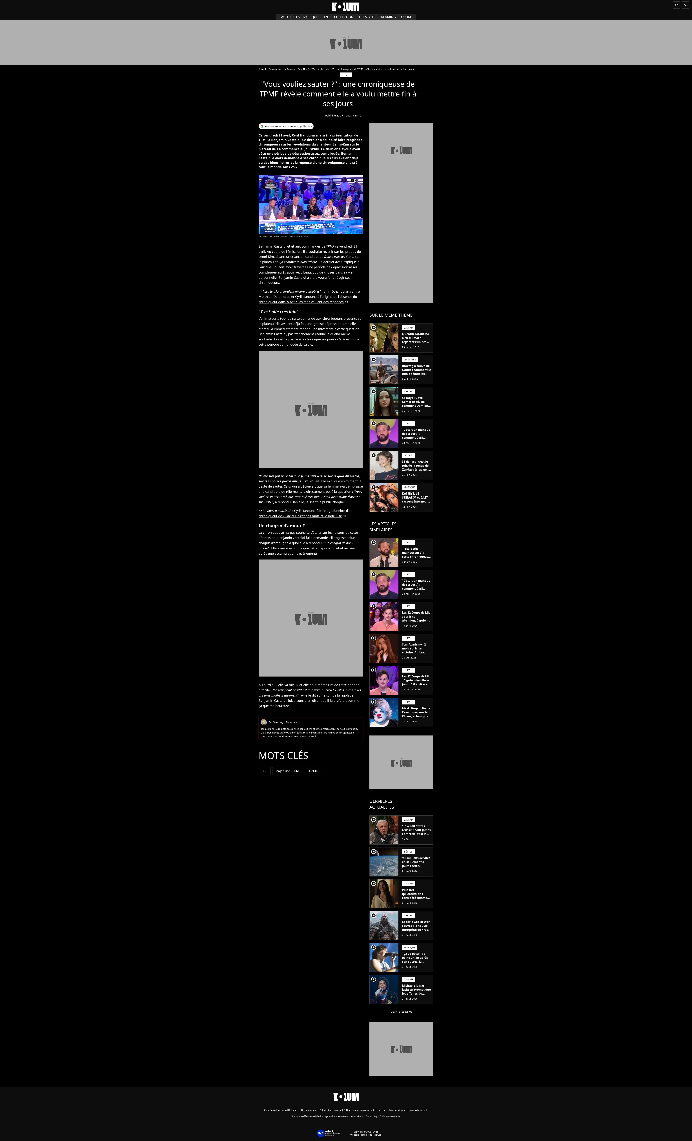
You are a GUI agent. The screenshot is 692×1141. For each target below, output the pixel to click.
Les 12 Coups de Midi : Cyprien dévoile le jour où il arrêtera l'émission (416, 682)
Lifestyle (366, 17)
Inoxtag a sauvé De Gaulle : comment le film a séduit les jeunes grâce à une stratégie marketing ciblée (416, 376)
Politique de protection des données (407, 1110)
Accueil (262, 69)
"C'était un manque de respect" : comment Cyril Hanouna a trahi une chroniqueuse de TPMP (416, 439)
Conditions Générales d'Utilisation (281, 1110)
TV (264, 771)
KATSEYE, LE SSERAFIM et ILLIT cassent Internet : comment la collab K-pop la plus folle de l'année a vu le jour (415, 505)
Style (326, 17)
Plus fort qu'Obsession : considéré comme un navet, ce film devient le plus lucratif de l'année (415, 900)
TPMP (306, 69)
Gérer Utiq (371, 1116)
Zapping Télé (288, 771)
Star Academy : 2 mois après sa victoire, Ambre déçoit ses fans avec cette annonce (416, 652)
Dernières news (276, 69)
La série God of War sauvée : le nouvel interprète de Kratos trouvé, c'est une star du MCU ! (416, 930)
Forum (405, 17)
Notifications (357, 1116)
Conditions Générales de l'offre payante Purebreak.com (320, 1116)
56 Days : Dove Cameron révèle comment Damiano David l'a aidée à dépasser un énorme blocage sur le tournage (416, 410)
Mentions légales (332, 1110)
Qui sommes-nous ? (311, 1110)
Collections (344, 17)
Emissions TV (293, 69)
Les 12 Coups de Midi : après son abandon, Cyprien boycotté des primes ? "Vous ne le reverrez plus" (416, 622)
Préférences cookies (390, 1116)
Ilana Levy (278, 722)
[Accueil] (346, 7)
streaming (387, 17)
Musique (310, 17)
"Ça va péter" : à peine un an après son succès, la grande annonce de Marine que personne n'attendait (416, 965)
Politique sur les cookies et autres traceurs (365, 1110)
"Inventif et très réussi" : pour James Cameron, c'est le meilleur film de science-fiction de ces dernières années (416, 838)
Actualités (290, 17)
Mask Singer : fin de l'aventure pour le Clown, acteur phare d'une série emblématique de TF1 (416, 718)
